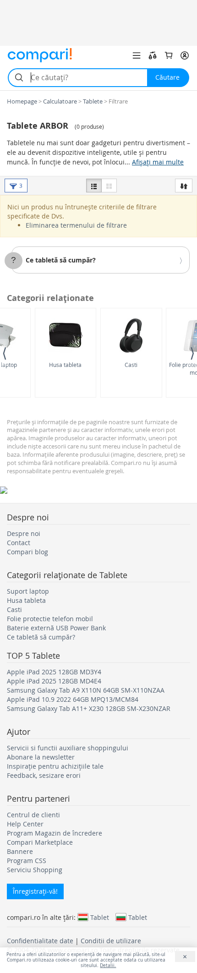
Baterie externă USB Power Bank (56, 627)
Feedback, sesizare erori (44, 775)
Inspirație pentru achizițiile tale (55, 766)
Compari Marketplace (40, 842)
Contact (18, 542)
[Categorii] (136, 55)
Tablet (99, 917)
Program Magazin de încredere (54, 833)
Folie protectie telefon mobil (50, 618)
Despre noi (23, 533)
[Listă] (94, 185)
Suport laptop (28, 591)
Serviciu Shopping (34, 869)
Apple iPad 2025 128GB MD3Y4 (54, 671)
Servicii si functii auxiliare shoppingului (67, 747)
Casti (131, 364)
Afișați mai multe (158, 162)
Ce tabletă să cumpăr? (61, 260)
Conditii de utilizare (111, 940)
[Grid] (109, 185)
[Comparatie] (152, 55)
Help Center (25, 824)
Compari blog (27, 551)
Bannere (20, 851)
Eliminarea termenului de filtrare (76, 225)
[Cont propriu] (185, 55)
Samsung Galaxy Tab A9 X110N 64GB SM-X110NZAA (85, 690)
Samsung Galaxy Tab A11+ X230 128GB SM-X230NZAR (88, 708)
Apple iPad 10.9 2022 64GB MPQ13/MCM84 (72, 699)
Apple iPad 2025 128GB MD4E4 (54, 681)
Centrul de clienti (33, 814)
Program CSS (26, 860)
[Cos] (168, 55)
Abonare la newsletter (41, 757)
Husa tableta (65, 364)
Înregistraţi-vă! (35, 891)
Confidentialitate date (40, 940)
